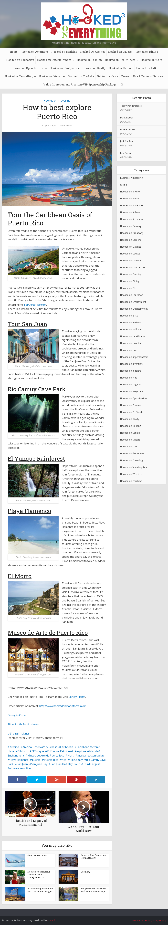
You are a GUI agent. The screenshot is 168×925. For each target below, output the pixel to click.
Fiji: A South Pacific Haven (23, 724)
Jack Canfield (127, 141)
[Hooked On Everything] (84, 21)
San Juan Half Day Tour (65, 764)
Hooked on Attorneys (34, 51)
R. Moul (51, 920)
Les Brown (126, 153)
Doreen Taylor (128, 129)
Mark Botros (127, 117)
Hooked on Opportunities (27, 68)
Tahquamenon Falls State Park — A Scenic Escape (93, 890)
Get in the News (107, 76)
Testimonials (137, 920)
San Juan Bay (39, 764)
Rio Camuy (76, 760)
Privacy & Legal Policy (155, 920)
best (54, 747)
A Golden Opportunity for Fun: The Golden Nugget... (40, 890)
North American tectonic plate (86, 755)
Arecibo (14, 747)
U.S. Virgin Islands (19, 733)
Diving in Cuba (17, 715)
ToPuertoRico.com (35, 304)
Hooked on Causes (120, 51)
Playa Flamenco (19, 760)
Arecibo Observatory (35, 747)
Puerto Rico (51, 760)
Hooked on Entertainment (54, 60)
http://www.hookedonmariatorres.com (62, 706)
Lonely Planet (77, 697)
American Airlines (37, 854)
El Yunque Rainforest (60, 751)
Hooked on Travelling (19, 76)
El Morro (22, 751)
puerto (36, 760)
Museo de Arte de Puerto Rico (46, 755)
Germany (85, 871)
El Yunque (38, 751)
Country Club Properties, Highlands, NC (93, 856)
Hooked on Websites (52, 76)
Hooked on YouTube (81, 76)
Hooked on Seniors (121, 68)
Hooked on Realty (94, 68)
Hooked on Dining (146, 51)
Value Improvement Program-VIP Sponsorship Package (79, 84)
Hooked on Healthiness (120, 60)
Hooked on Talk (146, 68)
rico (64, 760)
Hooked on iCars (151, 60)
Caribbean (66, 747)
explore (81, 751)
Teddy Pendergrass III (131, 105)
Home (14, 51)
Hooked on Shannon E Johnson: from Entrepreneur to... (39, 874)
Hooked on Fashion (89, 60)
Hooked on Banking (64, 51)
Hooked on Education (20, 60)
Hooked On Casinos (92, 51)
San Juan (22, 764)
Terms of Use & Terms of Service (142, 76)
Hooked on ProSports (63, 68)
